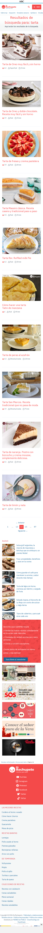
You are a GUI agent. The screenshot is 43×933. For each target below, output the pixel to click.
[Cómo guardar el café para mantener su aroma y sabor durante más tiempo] (8, 577)
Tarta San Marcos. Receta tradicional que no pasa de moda (20, 404)
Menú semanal (8, 897)
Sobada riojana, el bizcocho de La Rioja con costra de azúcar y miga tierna (28, 602)
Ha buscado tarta (21, 762)
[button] (29, 7)
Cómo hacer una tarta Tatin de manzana (14, 306)
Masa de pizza (7, 828)
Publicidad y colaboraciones (33, 915)
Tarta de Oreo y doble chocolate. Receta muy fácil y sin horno (20, 113)
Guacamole (6, 824)
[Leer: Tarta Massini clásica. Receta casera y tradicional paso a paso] (21, 191)
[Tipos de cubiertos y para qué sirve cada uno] (8, 618)
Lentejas (5, 838)
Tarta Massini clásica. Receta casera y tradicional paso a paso (19, 210)
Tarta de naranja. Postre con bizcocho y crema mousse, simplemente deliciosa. (17, 455)
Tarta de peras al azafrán (16, 355)
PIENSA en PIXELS (19, 920)
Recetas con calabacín (11, 889)
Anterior (20, 523)
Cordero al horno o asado (12, 812)
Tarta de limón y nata (13, 505)
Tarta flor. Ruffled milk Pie (16, 258)
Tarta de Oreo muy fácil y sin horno (21, 64)
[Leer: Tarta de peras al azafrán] (21, 337)
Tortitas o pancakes (10, 875)
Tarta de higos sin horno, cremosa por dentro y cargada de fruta (28, 589)
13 (17, 527)
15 (26, 527)
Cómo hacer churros (10, 816)
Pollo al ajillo (7, 871)
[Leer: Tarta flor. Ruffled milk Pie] (21, 241)
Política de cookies (36, 917)
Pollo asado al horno (10, 842)
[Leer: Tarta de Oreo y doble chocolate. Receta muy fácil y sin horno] (21, 94)
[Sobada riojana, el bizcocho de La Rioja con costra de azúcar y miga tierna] (8, 605)
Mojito (4, 867)
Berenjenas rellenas (10, 850)
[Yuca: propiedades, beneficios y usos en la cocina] (8, 564)
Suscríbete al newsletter (16, 659)
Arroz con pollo (8, 854)
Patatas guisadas (9, 846)
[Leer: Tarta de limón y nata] (21, 487)
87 (35, 527)
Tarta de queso (8, 879)
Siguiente (23, 531)
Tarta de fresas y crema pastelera (20, 161)
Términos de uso (7, 917)
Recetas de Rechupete (8, 762)
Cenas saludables (9, 893)
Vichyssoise (6, 863)
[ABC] (21, 1)
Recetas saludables (10, 905)
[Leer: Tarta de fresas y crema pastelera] (21, 144)
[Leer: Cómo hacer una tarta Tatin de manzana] (21, 287)
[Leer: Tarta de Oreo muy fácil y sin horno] (21, 47)
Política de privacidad (21, 917)
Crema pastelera (8, 820)
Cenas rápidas (7, 901)
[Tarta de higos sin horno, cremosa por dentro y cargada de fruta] (8, 591)
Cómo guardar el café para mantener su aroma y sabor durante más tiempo (27, 575)
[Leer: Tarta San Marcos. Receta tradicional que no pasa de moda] (21, 385)
